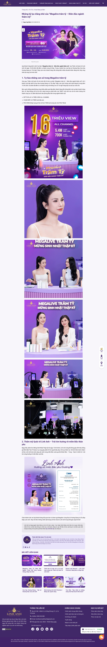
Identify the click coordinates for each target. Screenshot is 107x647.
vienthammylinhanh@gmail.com (45, 619)
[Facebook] (23, 547)
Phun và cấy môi (96, 617)
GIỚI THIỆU (22, 3)
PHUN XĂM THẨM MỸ (32, 3)
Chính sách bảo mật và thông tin (74, 614)
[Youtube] (25, 547)
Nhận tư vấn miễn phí (71, 622)
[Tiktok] (29, 547)
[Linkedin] (27, 547)
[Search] (103, 3)
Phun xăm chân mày (97, 611)
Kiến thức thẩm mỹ (94, 3)
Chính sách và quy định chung (73, 611)
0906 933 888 (41, 616)
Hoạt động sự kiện (39, 9)
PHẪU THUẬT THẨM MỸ (61, 3)
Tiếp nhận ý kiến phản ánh (72, 625)
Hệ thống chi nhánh (70, 617)
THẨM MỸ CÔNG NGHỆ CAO (46, 3)
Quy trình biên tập (50, 528)
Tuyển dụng (68, 620)
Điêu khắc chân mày (97, 614)
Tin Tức (85, 3)
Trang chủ (25, 9)
